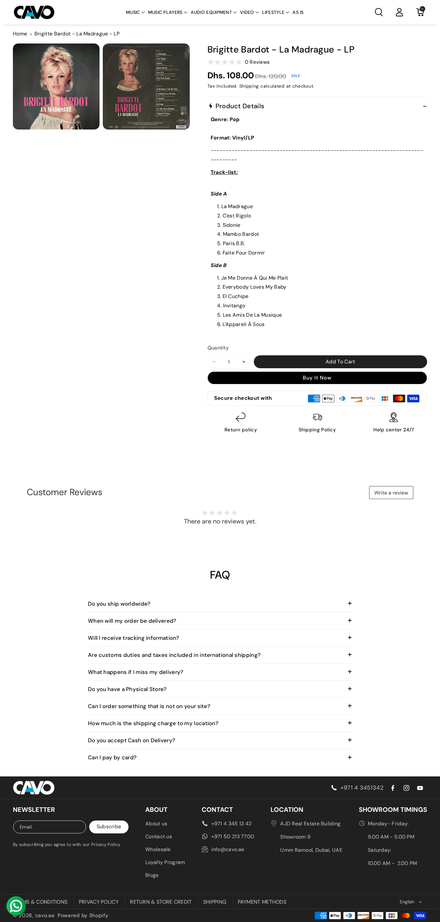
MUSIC (133, 12)
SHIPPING (214, 901)
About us (156, 823)
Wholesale (158, 849)
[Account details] (399, 12)
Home (20, 33)
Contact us (158, 836)
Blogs (152, 875)
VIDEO (247, 12)
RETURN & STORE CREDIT (161, 901)
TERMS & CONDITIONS (40, 901)
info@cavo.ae (227, 849)
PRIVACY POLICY (99, 901)
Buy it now (317, 377)
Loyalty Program (165, 862)
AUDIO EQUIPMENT (211, 12)
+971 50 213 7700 (232, 836)
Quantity (218, 347)
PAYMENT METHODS (262, 901)
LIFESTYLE (273, 12)
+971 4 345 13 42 (231, 823)
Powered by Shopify (83, 915)
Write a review (391, 492)
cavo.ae (45, 915)
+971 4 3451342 (361, 788)
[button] (135, 12)
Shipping (249, 86)
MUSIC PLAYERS (165, 12)
